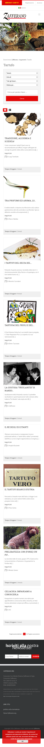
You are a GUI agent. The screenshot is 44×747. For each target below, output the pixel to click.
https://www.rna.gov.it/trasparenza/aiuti (11, 696)
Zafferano (15, 60)
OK (23, 741)
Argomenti (22, 60)
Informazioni (28, 739)
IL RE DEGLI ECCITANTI (16, 427)
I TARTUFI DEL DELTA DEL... (18, 263)
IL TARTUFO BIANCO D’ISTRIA (19, 489)
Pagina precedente (15, 634)
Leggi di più (8, 153)
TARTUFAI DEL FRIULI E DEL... (19, 325)
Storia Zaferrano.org (9, 713)
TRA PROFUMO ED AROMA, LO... (20, 200)
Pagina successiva (33, 634)
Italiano (23, 8)
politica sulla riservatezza (11, 709)
